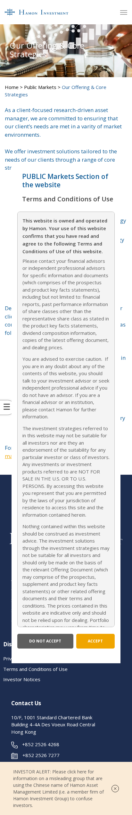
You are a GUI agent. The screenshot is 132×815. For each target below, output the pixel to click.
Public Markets (40, 87)
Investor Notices (21, 679)
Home (12, 87)
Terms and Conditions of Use (35, 669)
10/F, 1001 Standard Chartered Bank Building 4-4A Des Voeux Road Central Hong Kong (53, 724)
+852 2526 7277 (41, 755)
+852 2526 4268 (40, 744)
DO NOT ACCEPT (45, 641)
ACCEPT (95, 641)
